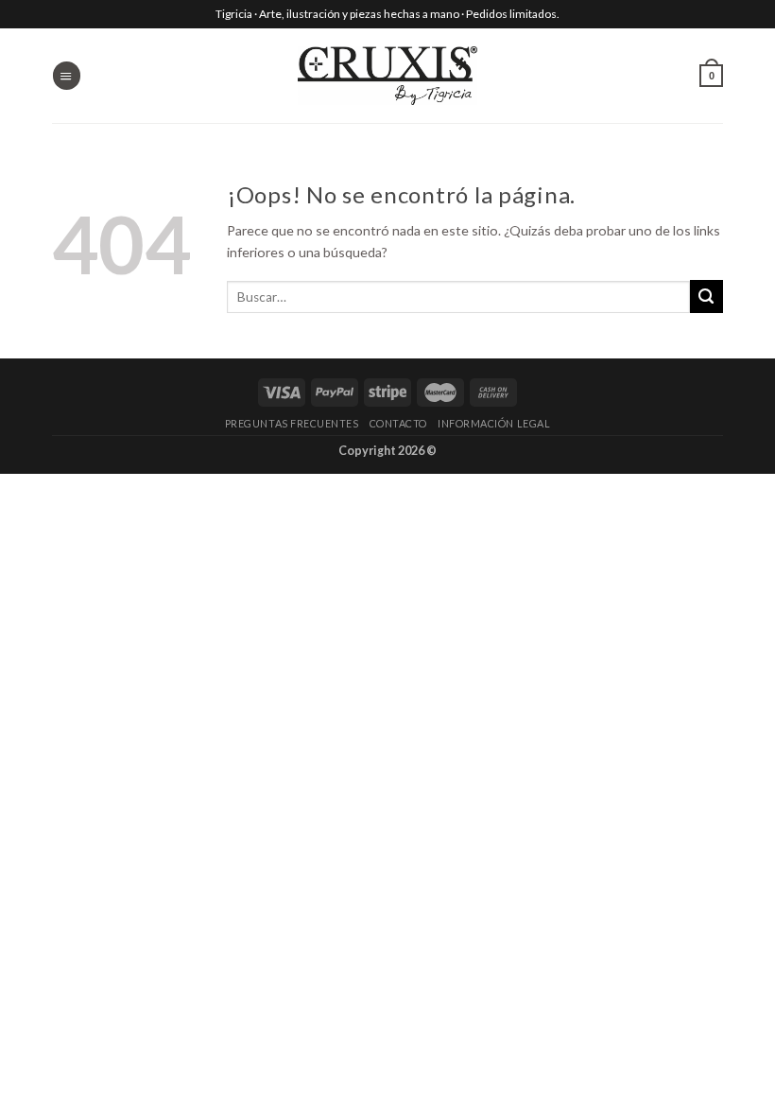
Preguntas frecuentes (292, 423)
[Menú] (66, 75)
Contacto (398, 423)
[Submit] (706, 296)
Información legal (494, 423)
